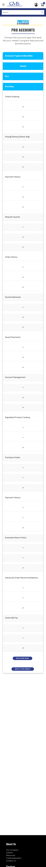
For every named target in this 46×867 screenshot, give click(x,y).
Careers (9, 853)
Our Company (12, 850)
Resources (10, 855)
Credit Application (13, 858)
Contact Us (11, 861)
